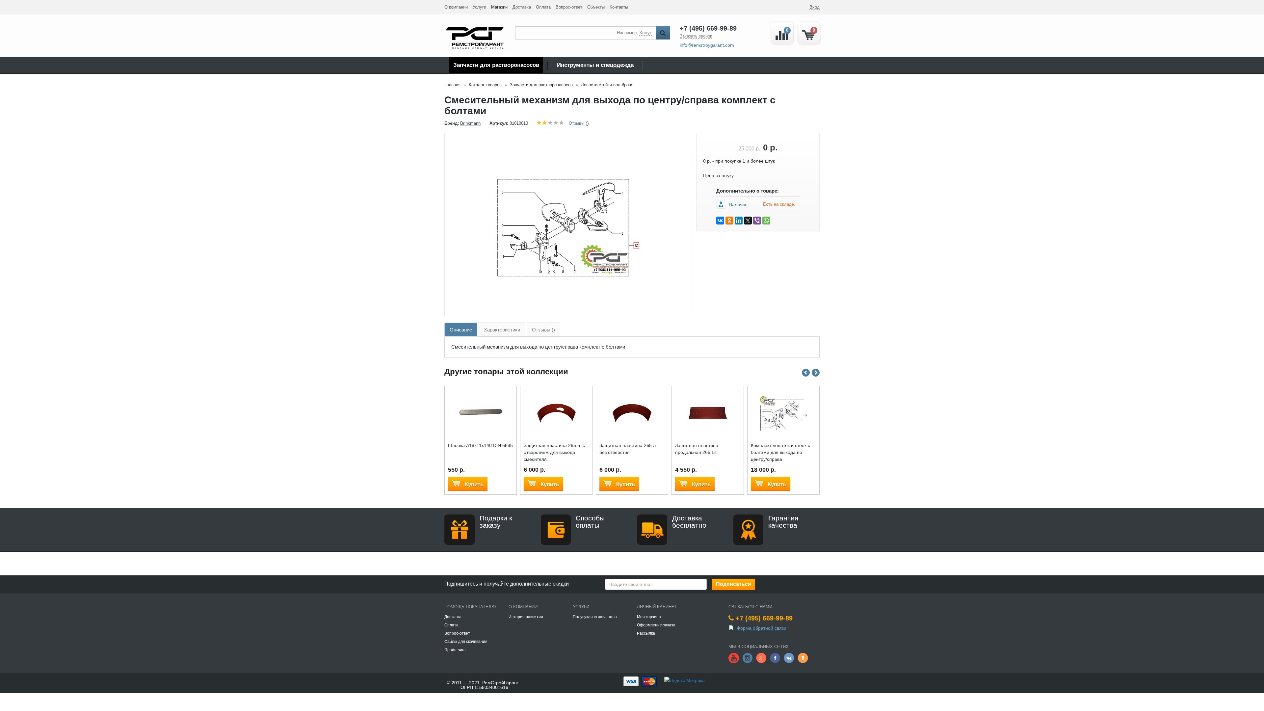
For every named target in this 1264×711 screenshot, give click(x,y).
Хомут (645, 32)
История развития (526, 617)
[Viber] (757, 220)
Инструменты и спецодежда (595, 65)
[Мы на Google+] (761, 657)
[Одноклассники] (729, 220)
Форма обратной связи (761, 628)
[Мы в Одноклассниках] (803, 657)
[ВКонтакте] (720, 220)
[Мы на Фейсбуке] (775, 657)
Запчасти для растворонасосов (496, 65)
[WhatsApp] (766, 220)
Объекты (596, 7)
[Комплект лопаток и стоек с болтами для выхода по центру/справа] (783, 412)
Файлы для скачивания (465, 641)
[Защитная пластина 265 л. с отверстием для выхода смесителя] (556, 412)
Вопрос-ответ (569, 7)
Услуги (479, 7)
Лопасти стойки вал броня (607, 84)
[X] (748, 220)
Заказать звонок (696, 36)
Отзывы (576, 123)
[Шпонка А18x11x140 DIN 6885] (481, 412)
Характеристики (502, 329)
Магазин (499, 7)
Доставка (522, 7)
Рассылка (646, 633)
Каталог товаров (485, 84)
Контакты (619, 7)
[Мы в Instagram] (747, 657)
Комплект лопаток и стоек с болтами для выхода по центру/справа (780, 452)
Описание (461, 329)
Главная (452, 84)
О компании (456, 7)
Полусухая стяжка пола (595, 617)
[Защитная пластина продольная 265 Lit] (708, 412)
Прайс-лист (455, 649)
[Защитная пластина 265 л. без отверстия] (632, 412)
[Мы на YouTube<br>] (733, 657)
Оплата (543, 7)
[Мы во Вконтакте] (789, 657)
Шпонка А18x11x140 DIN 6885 (480, 445)
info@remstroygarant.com (707, 45)
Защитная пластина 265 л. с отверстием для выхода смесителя (554, 452)
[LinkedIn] (739, 220)
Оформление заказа (656, 625)
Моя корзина (649, 617)
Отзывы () (543, 329)
